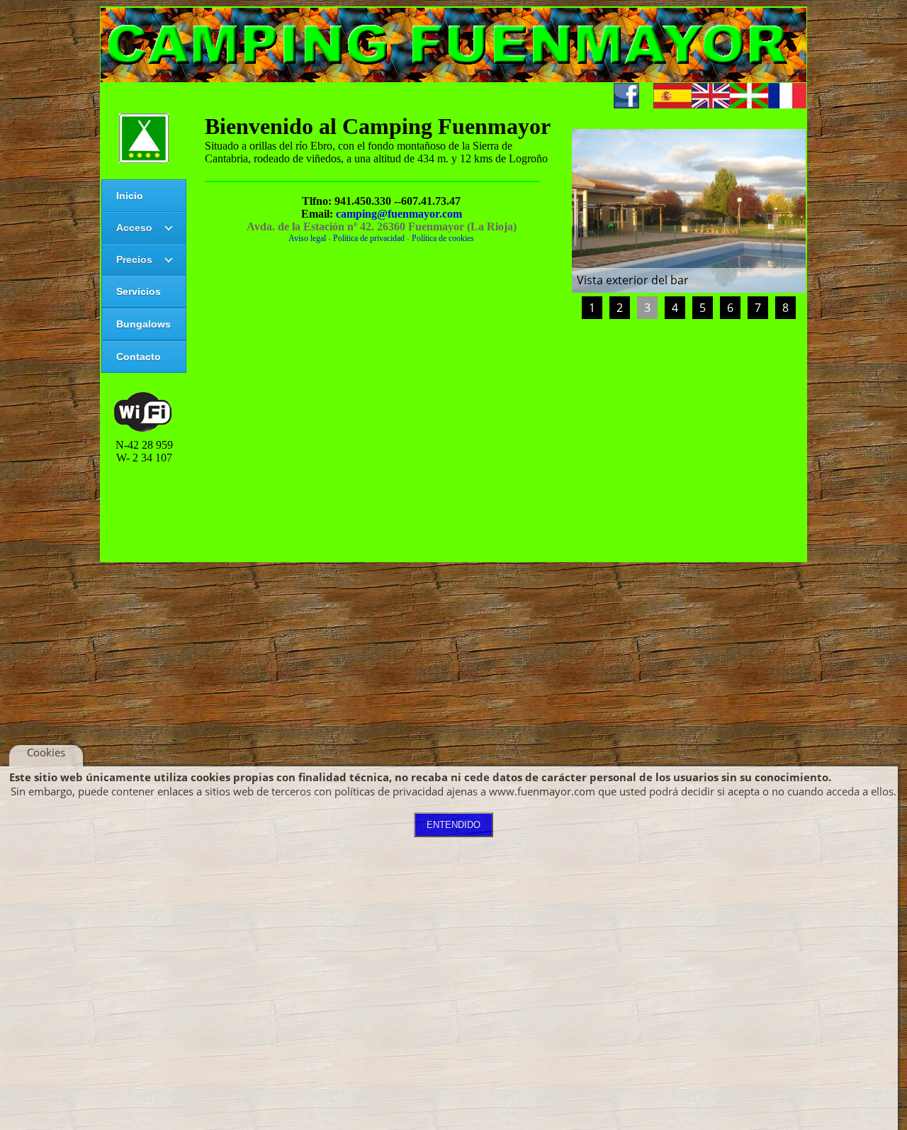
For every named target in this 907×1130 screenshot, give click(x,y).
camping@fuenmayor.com (399, 214)
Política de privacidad (369, 238)
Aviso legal (307, 238)
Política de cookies (443, 238)
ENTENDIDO (453, 824)
